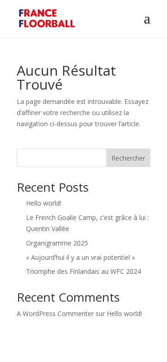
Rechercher (128, 158)
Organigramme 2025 (57, 243)
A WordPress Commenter (55, 313)
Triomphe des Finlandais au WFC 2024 (83, 271)
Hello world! (43, 203)
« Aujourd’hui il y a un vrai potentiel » (80, 257)
